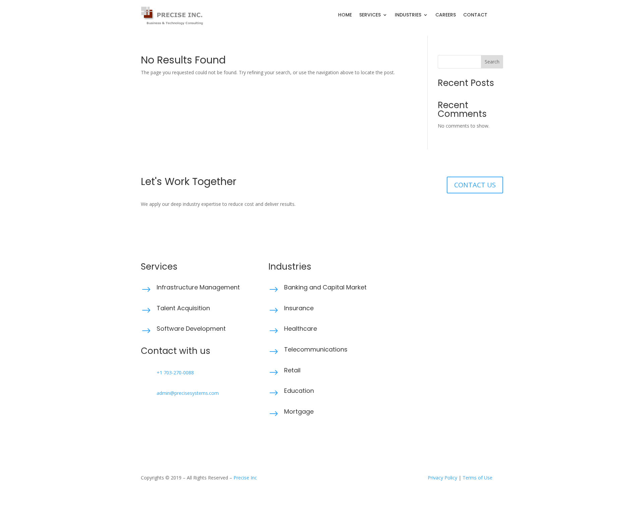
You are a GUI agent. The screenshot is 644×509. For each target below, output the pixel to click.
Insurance (299, 308)
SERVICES (370, 15)
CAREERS (445, 15)
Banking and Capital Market (325, 287)
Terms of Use (477, 477)
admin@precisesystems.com (188, 393)
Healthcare (300, 328)
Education (299, 390)
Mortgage (299, 411)
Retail (292, 370)
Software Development (191, 328)
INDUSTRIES (408, 15)
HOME (345, 15)
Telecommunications (315, 349)
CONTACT (475, 15)
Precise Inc (245, 477)
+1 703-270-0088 (175, 372)
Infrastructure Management (198, 287)
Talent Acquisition (183, 308)
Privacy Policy (442, 477)
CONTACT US (475, 184)
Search (492, 61)
